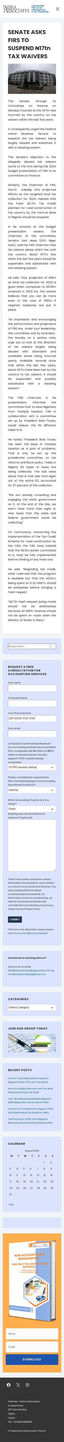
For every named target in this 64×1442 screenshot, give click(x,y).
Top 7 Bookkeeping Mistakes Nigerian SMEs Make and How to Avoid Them (29, 1100)
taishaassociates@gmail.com (28, 974)
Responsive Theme (35, 1431)
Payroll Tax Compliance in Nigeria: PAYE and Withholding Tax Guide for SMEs (30, 1110)
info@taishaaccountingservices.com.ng (31, 970)
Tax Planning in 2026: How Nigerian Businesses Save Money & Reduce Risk (30, 1120)
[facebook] (8, 1385)
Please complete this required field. (28, 777)
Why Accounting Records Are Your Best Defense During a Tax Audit (30, 1090)
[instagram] (27, 1385)
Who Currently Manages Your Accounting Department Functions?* (31, 782)
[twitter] (18, 1385)
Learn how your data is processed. (28, 933)
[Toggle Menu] (57, 8)
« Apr (11, 1204)
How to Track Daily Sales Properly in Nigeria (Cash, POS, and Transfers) (28, 1080)
